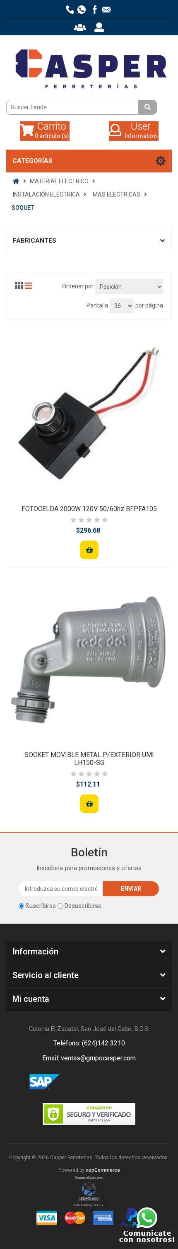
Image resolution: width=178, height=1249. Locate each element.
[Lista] (28, 286)
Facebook (79, 1082)
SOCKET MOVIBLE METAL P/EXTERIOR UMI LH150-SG (89, 759)
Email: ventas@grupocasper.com (89, 1058)
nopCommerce (103, 1170)
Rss (99, 1082)
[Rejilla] (19, 286)
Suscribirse (41, 906)
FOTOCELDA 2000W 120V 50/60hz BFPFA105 (89, 509)
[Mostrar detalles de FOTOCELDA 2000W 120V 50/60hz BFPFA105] (89, 413)
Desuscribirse (83, 906)
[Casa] (16, 181)
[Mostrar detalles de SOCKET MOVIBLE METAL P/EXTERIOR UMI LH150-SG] (89, 659)
